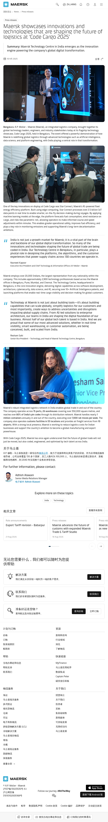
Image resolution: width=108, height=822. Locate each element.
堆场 (5, 740)
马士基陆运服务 (11, 749)
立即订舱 (94, 611)
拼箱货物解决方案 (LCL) (15, 726)
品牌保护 (80, 805)
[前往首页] (15, 780)
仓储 (5, 713)
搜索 (58, 4)
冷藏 (5, 744)
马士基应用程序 (63, 667)
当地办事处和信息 (12, 663)
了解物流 (60, 648)
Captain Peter (62, 676)
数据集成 (60, 672)
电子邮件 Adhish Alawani (27, 481)
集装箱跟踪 (8, 644)
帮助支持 (88, 4)
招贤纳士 (60, 695)
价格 (5, 635)
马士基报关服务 (11, 699)
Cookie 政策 (51, 805)
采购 (58, 708)
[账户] (95, 4)
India (46, 500)
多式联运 (7, 704)
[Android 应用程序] (92, 794)
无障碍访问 (61, 726)
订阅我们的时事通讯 (80, 817)
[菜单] (101, 4)
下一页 (100, 546)
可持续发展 (61, 722)
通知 (81, 3)
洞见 (58, 644)
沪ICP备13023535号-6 (14, 789)
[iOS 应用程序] (95, 787)
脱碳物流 (7, 753)
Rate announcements (16, 520)
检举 (23, 805)
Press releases (27, 12)
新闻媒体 (60, 717)
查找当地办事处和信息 (50, 817)
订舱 (5, 639)
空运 (5, 717)
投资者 (59, 704)
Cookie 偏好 (66, 805)
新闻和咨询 (61, 635)
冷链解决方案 (10, 731)
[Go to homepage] (15, 4)
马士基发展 (61, 731)
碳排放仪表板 (62, 681)
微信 (54, 795)
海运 (5, 695)
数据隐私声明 (35, 805)
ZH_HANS (71, 4)
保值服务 (7, 758)
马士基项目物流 (11, 735)
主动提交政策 (95, 805)
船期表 (6, 648)
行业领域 (60, 639)
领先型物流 (8, 708)
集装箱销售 (61, 713)
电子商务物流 (10, 722)
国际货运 (7, 12)
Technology (59, 500)
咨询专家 (25, 817)
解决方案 (94, 577)
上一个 (92, 546)
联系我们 (94, 594)
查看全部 (7, 763)
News (16, 12)
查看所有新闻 (95, 510)
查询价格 (78, 611)
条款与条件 (12, 805)
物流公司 (43, 453)
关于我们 (60, 699)
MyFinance (61, 663)
